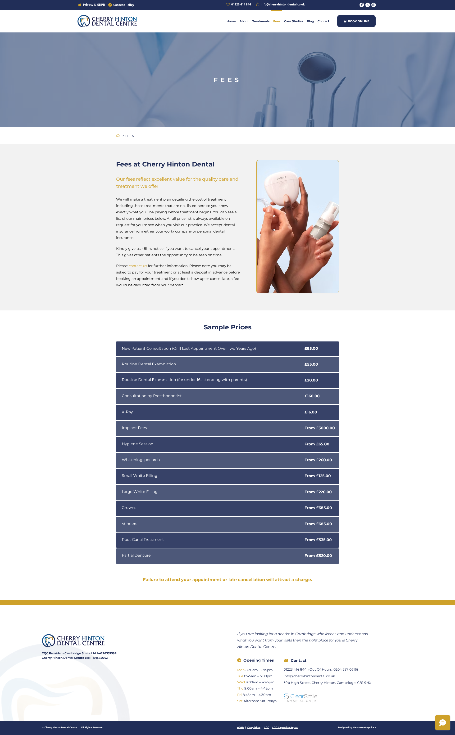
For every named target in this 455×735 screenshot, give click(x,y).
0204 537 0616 (345, 669)
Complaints (253, 727)
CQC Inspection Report (285, 727)
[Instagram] (373, 5)
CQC (266, 727)
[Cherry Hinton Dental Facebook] (361, 5)
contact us (138, 266)
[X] (367, 5)
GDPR (240, 727)
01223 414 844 (295, 669)
